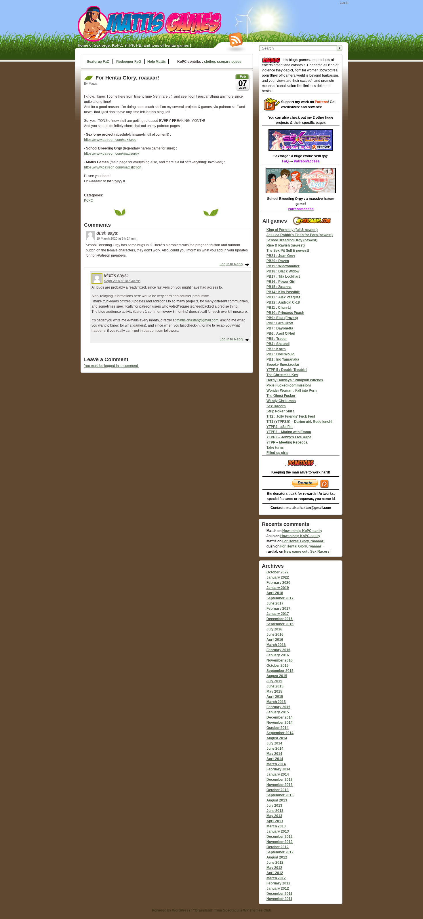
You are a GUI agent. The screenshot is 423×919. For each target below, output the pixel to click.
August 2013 (276, 800)
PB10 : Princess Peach (285, 313)
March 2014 (276, 764)
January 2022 (277, 577)
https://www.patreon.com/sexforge (110, 140)
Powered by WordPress (171, 910)
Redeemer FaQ (128, 62)
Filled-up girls (277, 453)
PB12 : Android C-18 (283, 302)
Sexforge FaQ (98, 62)
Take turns (275, 448)
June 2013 (274, 811)
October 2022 (277, 572)
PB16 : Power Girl (280, 282)
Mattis (93, 83)
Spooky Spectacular (283, 365)
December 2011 (279, 894)
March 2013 (276, 826)
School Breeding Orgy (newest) (291, 240)
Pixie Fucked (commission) (288, 385)
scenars (223, 62)
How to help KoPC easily (302, 531)
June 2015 (274, 686)
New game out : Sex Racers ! (307, 551)
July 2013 (274, 806)
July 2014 (274, 743)
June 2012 (274, 863)
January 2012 (277, 888)
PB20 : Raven (277, 261)
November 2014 (279, 723)
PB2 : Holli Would (280, 354)
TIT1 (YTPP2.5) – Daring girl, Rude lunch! (299, 422)
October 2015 (277, 666)
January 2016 (277, 655)
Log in (344, 2)
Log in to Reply (231, 264)
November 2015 (279, 660)
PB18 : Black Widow (282, 271)
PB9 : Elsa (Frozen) (282, 318)
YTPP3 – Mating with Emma (288, 432)
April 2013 (274, 821)
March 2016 (276, 645)
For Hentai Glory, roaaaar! (303, 541)
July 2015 (274, 681)
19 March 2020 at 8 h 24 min (116, 238)
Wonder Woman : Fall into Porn (291, 391)
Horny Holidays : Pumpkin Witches (294, 380)
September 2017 (280, 598)
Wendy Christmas (281, 401)
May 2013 (274, 816)
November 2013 (279, 785)
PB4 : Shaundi (277, 344)
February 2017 (278, 609)
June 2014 (274, 748)
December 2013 (279, 780)
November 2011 (279, 899)
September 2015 (280, 671)
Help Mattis (156, 62)
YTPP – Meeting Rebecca (287, 442)
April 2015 (274, 697)
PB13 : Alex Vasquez (283, 297)
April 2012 (274, 873)
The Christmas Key (282, 375)
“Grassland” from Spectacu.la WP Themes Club (232, 910)
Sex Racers (276, 406)
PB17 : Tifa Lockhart (283, 276)
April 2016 (274, 640)
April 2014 (274, 759)
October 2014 (277, 728)
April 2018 (274, 593)
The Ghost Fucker (281, 396)
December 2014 (279, 717)
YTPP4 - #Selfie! (279, 427)
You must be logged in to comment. (111, 366)
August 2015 (276, 676)
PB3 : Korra (276, 349)
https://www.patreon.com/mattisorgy (111, 153)
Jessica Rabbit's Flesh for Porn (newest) (299, 235)
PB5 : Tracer (276, 339)
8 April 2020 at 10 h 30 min (122, 281)
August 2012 (276, 857)
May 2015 (274, 691)
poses (236, 62)
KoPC (88, 200)
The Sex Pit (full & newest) (287, 251)
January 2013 (277, 831)
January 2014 (277, 774)
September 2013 (280, 795)
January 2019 (277, 588)
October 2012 (277, 847)
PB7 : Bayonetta (279, 328)
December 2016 (279, 619)
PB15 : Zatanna (278, 287)
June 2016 (274, 634)
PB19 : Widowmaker (283, 266)
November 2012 (279, 842)
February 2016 (278, 650)
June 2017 (274, 603)
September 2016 (280, 624)
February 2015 (278, 707)
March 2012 (276, 878)
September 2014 (280, 733)
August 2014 (276, 738)
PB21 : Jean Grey (280, 256)
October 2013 (277, 790)
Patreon (321, 102)
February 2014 (278, 769)
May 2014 (274, 754)
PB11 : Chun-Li (278, 308)
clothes (210, 62)
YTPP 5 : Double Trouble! (286, 370)
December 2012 (279, 837)
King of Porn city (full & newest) (292, 230)
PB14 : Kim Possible (283, 292)
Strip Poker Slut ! (280, 411)
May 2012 (274, 868)
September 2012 (280, 852)
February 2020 (278, 583)
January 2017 (277, 614)
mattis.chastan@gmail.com (197, 320)
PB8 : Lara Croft (279, 323)
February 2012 (278, 883)
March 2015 (276, 702)
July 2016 (274, 629)
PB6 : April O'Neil (280, 333)
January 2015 (277, 712)
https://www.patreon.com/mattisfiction (112, 167)
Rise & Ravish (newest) (285, 245)
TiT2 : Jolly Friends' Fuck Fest (290, 416)
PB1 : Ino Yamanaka (282, 359)
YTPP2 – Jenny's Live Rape (288, 437)
